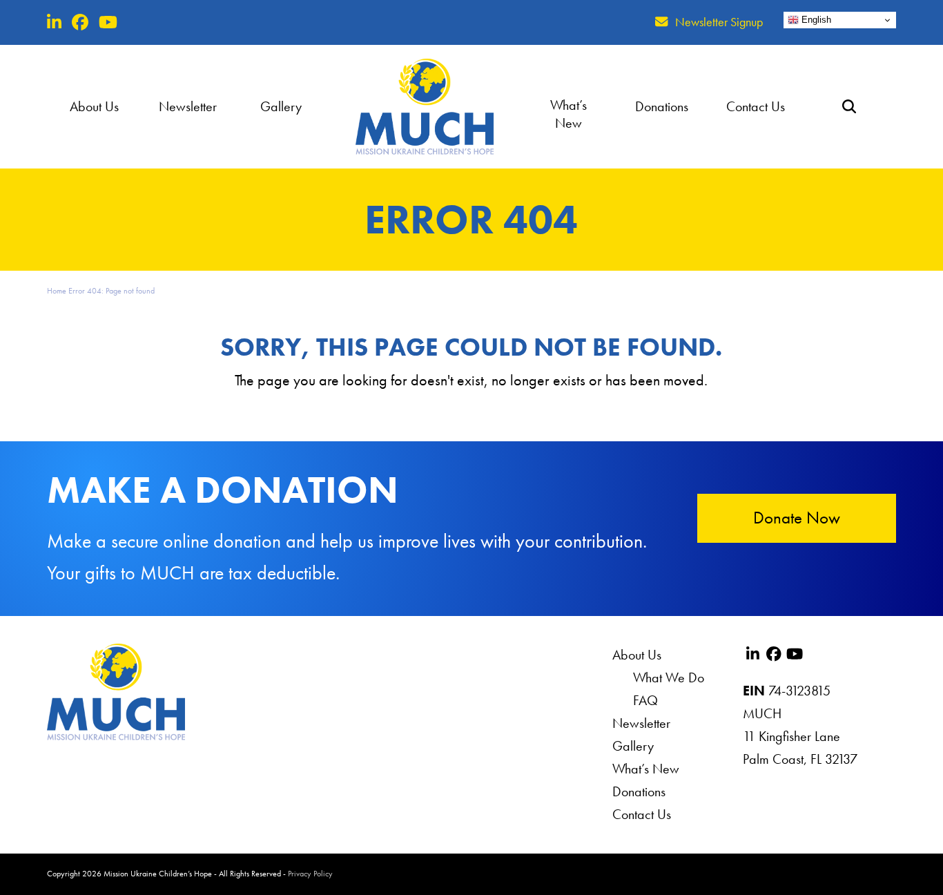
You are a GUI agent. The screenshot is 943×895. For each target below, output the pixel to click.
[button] (849, 106)
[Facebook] (80, 22)
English (815, 20)
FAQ (645, 700)
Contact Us (641, 814)
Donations (638, 791)
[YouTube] (108, 22)
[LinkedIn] (54, 22)
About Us (636, 655)
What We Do (668, 677)
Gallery (633, 746)
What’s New (645, 769)
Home (56, 290)
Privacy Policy (310, 873)
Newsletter (641, 723)
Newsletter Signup (719, 22)
